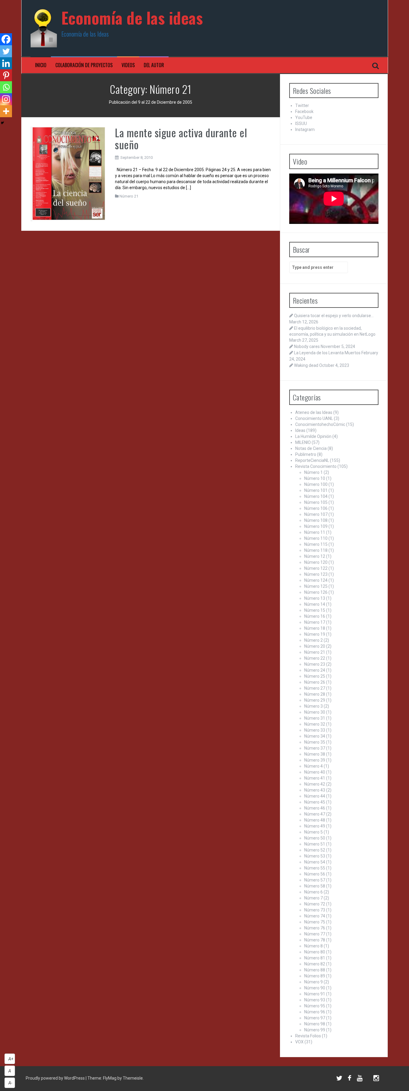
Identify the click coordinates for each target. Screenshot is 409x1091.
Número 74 (314, 916)
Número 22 (314, 658)
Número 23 (314, 664)
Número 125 (316, 586)
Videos (128, 65)
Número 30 (314, 712)
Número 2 (313, 640)
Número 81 (314, 958)
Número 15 (314, 610)
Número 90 (314, 987)
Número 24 (314, 670)
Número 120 (316, 562)
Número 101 (316, 490)
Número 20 (314, 646)
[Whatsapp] (6, 87)
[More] (6, 111)
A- (10, 1083)
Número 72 (314, 904)
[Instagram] (6, 99)
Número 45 (314, 802)
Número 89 (314, 976)
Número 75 (314, 922)
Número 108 (316, 520)
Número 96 (314, 1011)
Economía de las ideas (132, 17)
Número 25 (314, 676)
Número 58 (314, 886)
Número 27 (314, 688)
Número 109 (316, 526)
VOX (299, 1041)
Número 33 (314, 730)
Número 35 (314, 742)
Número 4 (313, 766)
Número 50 (314, 838)
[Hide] (2, 122)
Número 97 (314, 1017)
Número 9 (313, 982)
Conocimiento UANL (314, 418)
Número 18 (314, 628)
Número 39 (314, 760)
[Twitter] (6, 51)
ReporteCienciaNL (312, 460)
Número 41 (314, 778)
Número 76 (314, 928)
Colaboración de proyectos (84, 65)
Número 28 (314, 694)
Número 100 (316, 484)
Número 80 (314, 952)
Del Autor (154, 65)
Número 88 (314, 970)
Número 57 (314, 880)
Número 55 (314, 868)
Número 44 (314, 796)
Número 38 (314, 754)
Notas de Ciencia (311, 448)
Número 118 (316, 550)
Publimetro (305, 454)
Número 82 (314, 964)
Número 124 (316, 580)
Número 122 (316, 568)
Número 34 (314, 736)
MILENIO (303, 442)
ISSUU (301, 123)
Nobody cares (307, 346)
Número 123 (316, 574)
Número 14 (314, 604)
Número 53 (314, 856)
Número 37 (314, 748)
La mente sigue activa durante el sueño (181, 138)
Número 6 (313, 892)
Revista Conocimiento (316, 466)
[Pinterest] (6, 75)
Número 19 (314, 634)
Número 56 (314, 874)
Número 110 (316, 538)
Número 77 (314, 934)
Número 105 (316, 502)
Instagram (305, 129)
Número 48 (314, 820)
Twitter (302, 105)
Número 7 (313, 898)
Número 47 (314, 814)
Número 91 (314, 993)
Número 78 (314, 940)
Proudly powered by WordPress (56, 1078)
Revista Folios (308, 1035)
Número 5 (313, 832)
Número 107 (316, 514)
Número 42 (314, 784)
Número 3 (313, 706)
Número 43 (314, 790)
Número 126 (316, 592)
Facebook (304, 111)
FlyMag (109, 1078)
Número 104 (316, 496)
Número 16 (314, 616)
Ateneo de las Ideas (313, 412)
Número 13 (314, 598)
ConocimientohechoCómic (320, 424)
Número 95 (314, 1005)
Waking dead (306, 365)
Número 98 (314, 1023)
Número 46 (314, 808)
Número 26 (314, 682)
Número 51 (314, 844)
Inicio (40, 65)
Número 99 (314, 1029)
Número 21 (128, 196)
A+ (10, 1059)
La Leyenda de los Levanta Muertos (327, 352)
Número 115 (316, 544)
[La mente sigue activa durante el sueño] (68, 173)
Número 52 (314, 850)
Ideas (300, 430)
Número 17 (314, 622)
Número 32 (314, 724)
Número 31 (314, 718)
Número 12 (314, 556)
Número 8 (313, 946)
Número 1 (313, 472)
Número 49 (314, 826)
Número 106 (316, 508)
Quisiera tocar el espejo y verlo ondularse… (334, 315)
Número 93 (314, 999)
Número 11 (314, 532)
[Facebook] (6, 39)
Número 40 (314, 772)
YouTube (303, 117)
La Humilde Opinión (313, 436)
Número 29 (314, 700)
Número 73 (314, 910)
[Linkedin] (6, 63)
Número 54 (314, 862)
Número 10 (314, 478)
